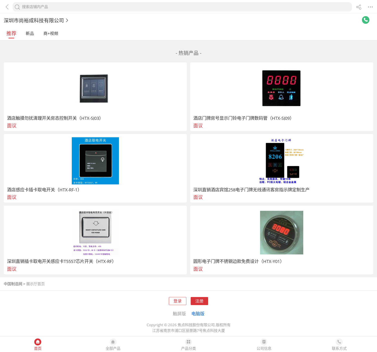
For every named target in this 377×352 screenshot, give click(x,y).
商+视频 (50, 33)
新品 (30, 33)
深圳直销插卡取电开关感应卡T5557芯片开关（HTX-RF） (61, 261)
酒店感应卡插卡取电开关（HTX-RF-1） (44, 189)
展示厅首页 (35, 283)
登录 (177, 301)
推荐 (11, 33)
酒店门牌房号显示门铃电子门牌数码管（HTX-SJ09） (243, 118)
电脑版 (197, 314)
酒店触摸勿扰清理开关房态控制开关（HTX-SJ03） (55, 118)
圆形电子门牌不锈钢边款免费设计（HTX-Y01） (238, 261)
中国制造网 (13, 283)
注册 (199, 301)
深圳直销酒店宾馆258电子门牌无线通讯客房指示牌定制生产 (251, 189)
